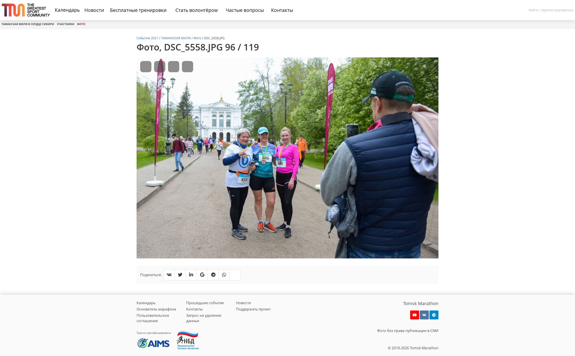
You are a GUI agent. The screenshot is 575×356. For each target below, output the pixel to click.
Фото (81, 24)
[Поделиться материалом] (433, 314)
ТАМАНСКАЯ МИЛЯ (176, 38)
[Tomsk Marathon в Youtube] (414, 314)
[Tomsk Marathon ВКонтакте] (424, 314)
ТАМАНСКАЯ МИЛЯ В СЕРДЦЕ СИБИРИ (27, 24)
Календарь (67, 10)
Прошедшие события (205, 302)
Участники (65, 24)
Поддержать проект (253, 309)
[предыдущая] (145, 66)
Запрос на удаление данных (203, 318)
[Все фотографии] (173, 66)
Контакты (194, 309)
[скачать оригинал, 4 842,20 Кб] (187, 66)
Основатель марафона (156, 309)
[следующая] (159, 66)
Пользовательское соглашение (153, 318)
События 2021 (147, 38)
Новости (243, 302)
